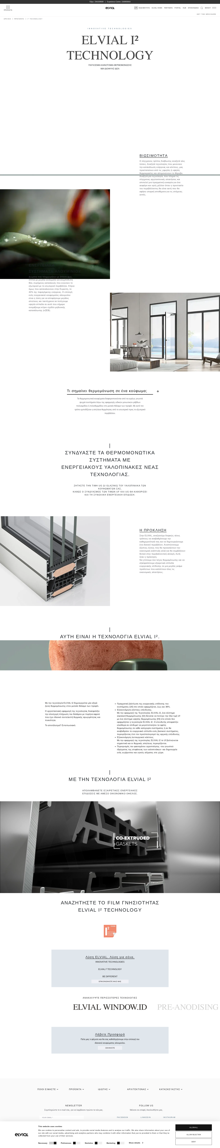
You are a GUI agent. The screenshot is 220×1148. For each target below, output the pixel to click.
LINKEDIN (146, 1117)
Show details (134, 1143)
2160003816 (126, 2)
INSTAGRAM (169, 1117)
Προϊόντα (75, 1089)
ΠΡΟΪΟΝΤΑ (19, 19)
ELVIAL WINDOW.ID (110, 1006)
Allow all (193, 1127)
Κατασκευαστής (169, 1089)
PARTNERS (168, 8)
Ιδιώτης (103, 1089)
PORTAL (178, 8)
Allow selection (194, 1135)
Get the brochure (206, 14)
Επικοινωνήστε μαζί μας (110, 981)
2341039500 (99, 2)
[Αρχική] (110, 8)
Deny (193, 1142)
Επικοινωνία (193, 8)
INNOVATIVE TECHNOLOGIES (110, 28)
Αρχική (7, 19)
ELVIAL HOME (157, 8)
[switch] (76, 1143)
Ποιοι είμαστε (46, 1089)
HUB (184, 8)
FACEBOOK (122, 1117)
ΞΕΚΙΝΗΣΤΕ (110, 1048)
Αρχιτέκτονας (136, 1089)
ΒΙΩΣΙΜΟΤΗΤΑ (144, 8)
